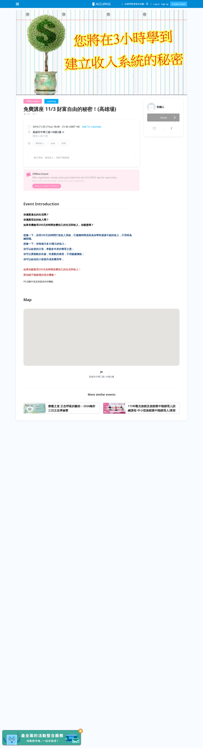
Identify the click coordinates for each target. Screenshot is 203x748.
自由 (53, 143)
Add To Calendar (92, 126)
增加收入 (39, 143)
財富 (64, 143)
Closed (163, 117)
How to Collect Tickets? (47, 186)
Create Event (178, 4)
